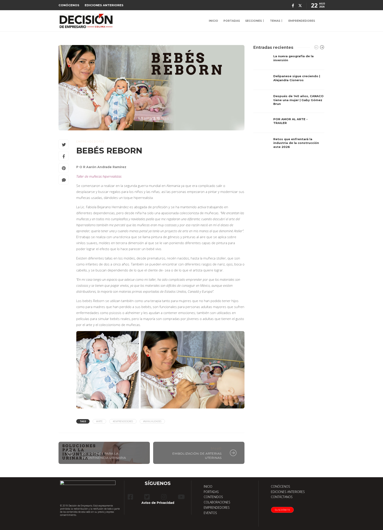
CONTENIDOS (213, 497)
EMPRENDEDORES (301, 20)
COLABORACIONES (217, 502)
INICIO (213, 20)
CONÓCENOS (69, 5)
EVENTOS (210, 513)
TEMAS (275, 20)
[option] (288, 103)
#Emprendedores (123, 421)
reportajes (91, 448)
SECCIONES (253, 20)
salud (216, 448)
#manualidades (152, 421)
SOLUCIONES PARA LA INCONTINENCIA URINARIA (103, 455)
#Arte (99, 421)
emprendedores (90, 141)
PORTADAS (231, 20)
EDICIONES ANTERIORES (104, 5)
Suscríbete (282, 509)
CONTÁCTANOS (282, 497)
